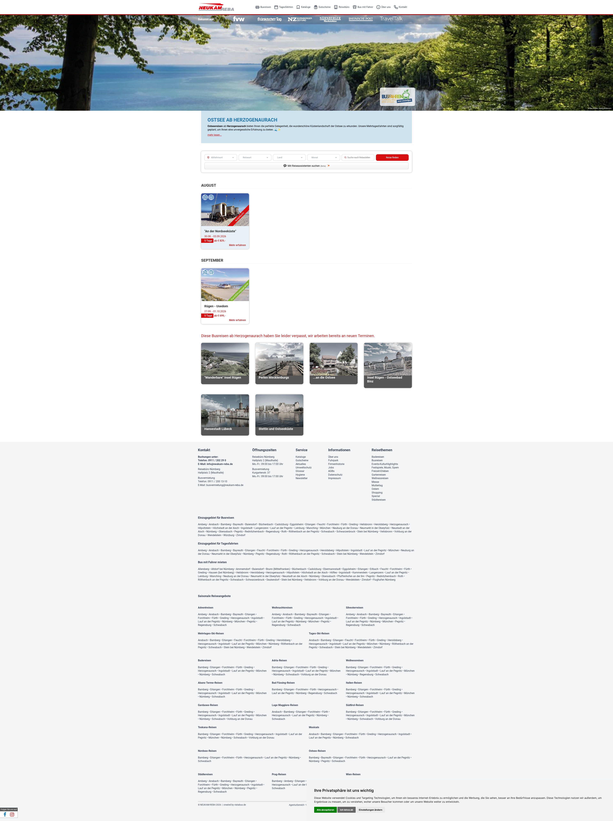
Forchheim (333, 524)
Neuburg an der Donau (345, 528)
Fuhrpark (333, 460)
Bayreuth (238, 524)
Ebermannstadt (332, 569)
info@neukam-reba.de (220, 464)
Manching (312, 528)
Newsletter (301, 478)
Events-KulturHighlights (385, 464)
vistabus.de (240, 804)
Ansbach (214, 524)
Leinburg (299, 528)
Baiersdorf (251, 524)
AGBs (331, 471)
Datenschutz (335, 474)
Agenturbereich (296, 805)
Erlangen (310, 524)
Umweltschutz (304, 467)
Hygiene (300, 474)
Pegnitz (238, 531)
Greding (353, 524)
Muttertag (377, 485)
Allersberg (203, 569)
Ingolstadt (246, 528)
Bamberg (226, 524)
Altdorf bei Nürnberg (222, 569)
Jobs (331, 467)
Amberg (202, 524)
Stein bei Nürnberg (367, 531)
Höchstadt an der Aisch (226, 528)
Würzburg (228, 535)
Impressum (334, 478)
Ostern (375, 488)
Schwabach (327, 531)
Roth (284, 531)
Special (376, 496)
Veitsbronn (386, 531)
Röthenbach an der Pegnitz (304, 531)
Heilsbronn (366, 524)
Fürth (344, 524)
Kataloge (305, 7)
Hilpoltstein (204, 528)
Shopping (377, 492)
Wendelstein (214, 535)
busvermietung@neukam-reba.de (224, 485)
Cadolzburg (281, 524)
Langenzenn (261, 528)
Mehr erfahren (237, 245)
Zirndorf (240, 535)
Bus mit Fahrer (365, 7)
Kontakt (403, 7)
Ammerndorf (243, 569)
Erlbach (374, 569)
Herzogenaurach (399, 524)
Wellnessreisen (380, 478)
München (325, 528)
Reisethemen (382, 450)
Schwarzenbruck (346, 531)
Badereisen (378, 456)
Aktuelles (301, 464)
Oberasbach (225, 531)
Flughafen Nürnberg (384, 579)
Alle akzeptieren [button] (325, 809)
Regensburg (272, 531)
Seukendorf (272, 579)
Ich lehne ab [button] (346, 809)
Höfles (333, 572)
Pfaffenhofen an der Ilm (350, 576)
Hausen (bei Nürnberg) (221, 572)
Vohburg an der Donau (331, 579)
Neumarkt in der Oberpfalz (375, 528)
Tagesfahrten (286, 7)
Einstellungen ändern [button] (370, 809)
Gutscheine (325, 7)
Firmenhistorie (336, 464)
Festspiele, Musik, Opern (385, 467)
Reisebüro (344, 7)
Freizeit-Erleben (380, 471)
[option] (239, 19)
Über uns (386, 7)
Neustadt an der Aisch (294, 576)
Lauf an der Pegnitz (281, 528)
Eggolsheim (296, 524)
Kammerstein (359, 572)
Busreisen (265, 7)
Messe (375, 481)
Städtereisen (379, 499)
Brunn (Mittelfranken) (278, 569)
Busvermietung (206, 477)
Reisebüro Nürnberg (209, 469)
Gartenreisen (379, 474)
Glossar (300, 471)
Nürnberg (211, 531)
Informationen (339, 450)
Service (301, 450)
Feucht (321, 524)
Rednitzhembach (254, 531)
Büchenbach (266, 524)
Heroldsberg (381, 524)
